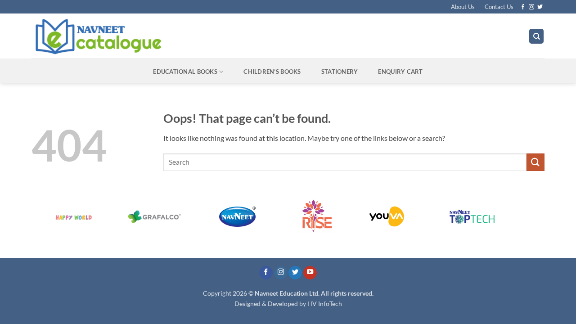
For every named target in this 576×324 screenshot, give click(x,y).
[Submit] (535, 162)
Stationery (339, 71)
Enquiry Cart (400, 71)
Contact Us (499, 6)
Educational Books (185, 71)
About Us (463, 6)
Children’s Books (272, 71)
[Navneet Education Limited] (175, 36)
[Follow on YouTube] (310, 273)
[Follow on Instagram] (531, 7)
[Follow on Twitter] (540, 7)
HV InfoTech (324, 303)
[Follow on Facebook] (523, 7)
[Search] (536, 36)
